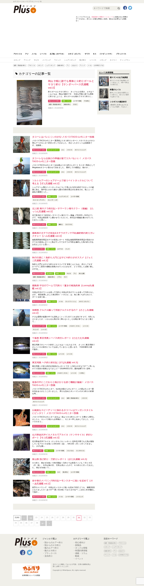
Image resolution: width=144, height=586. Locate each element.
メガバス (69, 150)
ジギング (103, 60)
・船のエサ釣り (50, 550)
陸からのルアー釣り (39, 150)
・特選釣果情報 (80, 550)
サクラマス (68, 224)
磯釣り (61, 224)
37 (32, 523)
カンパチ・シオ (52, 200)
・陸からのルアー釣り (53, 542)
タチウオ (60, 249)
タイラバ (113, 60)
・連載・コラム (80, 553)
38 (37, 523)
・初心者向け (79, 542)
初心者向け (50, 273)
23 (36, 517)
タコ (62, 150)
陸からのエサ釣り (54, 101)
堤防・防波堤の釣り (20, 65)
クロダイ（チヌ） (75, 326)
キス (94, 54)
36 (26, 523)
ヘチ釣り (81, 373)
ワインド (57, 60)
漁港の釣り (60, 65)
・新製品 (77, 545)
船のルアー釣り (38, 450)
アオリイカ (18, 54)
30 (74, 517)
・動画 (76, 556)
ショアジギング (70, 60)
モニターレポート (53, 150)
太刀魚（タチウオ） (57, 54)
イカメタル (70, 450)
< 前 (30, 518)
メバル (34, 54)
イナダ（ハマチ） (106, 54)
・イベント (78, 559)
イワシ (59, 277)
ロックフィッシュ (70, 301)
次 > (43, 523)
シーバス (43, 54)
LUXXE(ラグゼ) (99, 65)
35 (21, 523)
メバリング (46, 60)
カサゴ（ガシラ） (75, 54)
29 (68, 517)
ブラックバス (121, 54)
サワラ (87, 54)
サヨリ (75, 104)
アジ (26, 54)
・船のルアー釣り (51, 548)
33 (90, 517)
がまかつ (74, 65)
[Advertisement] (72, 36)
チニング (35, 329)
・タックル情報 (80, 548)
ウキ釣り (86, 101)
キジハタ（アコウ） (39, 200)
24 (42, 517)
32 (84, 517)
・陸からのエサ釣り (52, 545)
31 (79, 518)
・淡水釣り (48, 556)
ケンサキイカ (80, 450)
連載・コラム (66, 101)
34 (16, 523)
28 (63, 517)
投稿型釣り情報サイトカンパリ (103, 17)
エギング (40, 65)
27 (58, 517)
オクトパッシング (80, 150)
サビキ (36, 60)
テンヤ (67, 249)
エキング (17, 60)
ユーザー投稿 (77, 101)
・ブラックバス (50, 553)
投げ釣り (82, 60)
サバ (65, 277)
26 (52, 517)
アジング (27, 60)
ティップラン (125, 60)
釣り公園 (81, 273)
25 (47, 517)
